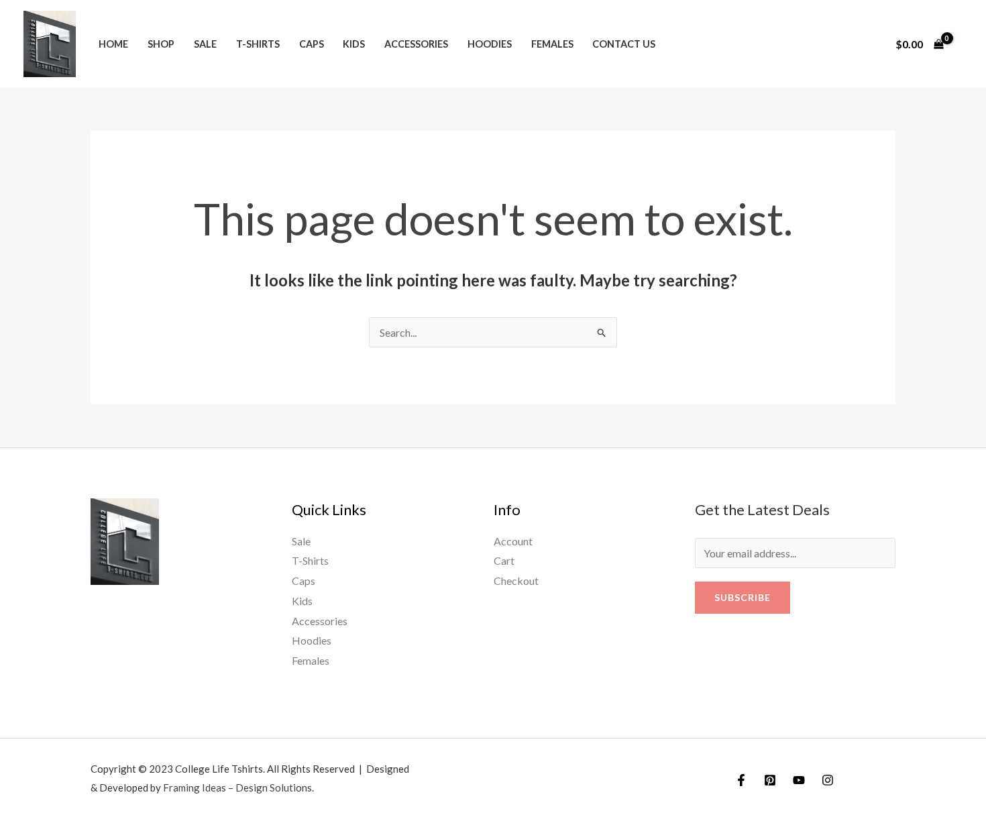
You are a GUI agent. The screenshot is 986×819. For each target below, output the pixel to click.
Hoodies (490, 44)
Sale (205, 44)
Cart (504, 560)
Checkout (516, 580)
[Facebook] (741, 780)
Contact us (623, 44)
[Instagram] (828, 780)
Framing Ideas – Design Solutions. (238, 787)
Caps (311, 44)
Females (552, 44)
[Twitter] (770, 780)
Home (113, 44)
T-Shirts (258, 44)
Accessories (416, 44)
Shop (161, 44)
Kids (354, 44)
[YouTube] (799, 780)
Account (513, 541)
